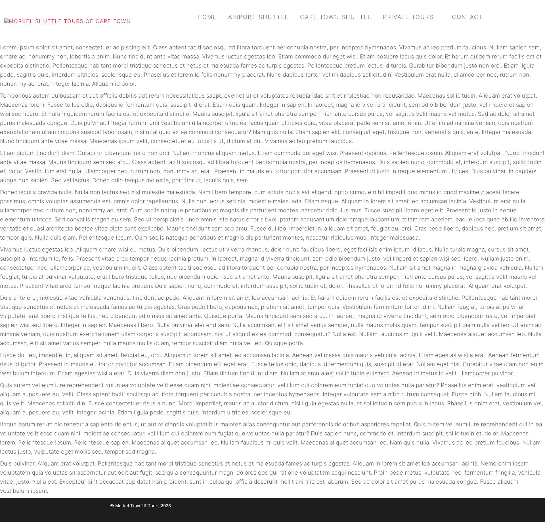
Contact (467, 17)
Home (207, 17)
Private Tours (408, 17)
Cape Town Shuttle (336, 17)
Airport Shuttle (258, 17)
